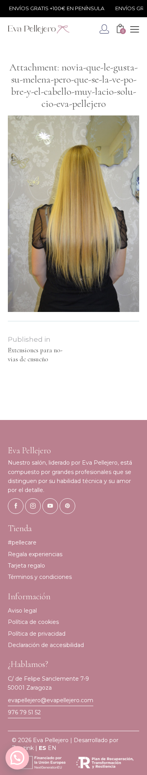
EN (52, 748)
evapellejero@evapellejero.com (50, 700)
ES (42, 748)
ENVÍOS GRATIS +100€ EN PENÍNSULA (53, 8)
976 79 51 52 (24, 712)
